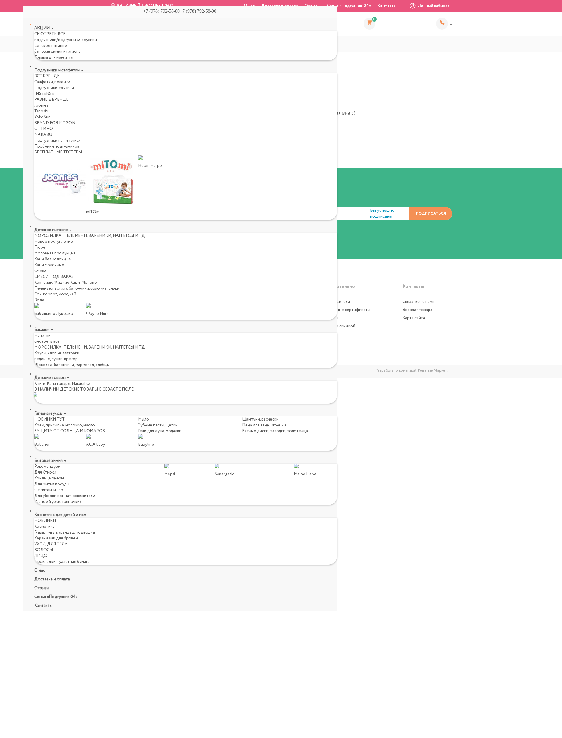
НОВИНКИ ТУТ (49, 419)
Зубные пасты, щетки (158, 425)
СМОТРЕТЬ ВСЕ (49, 34)
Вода (39, 300)
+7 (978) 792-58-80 (444, 24)
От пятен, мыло (48, 490)
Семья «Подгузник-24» (349, 6)
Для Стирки (45, 472)
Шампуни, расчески (260, 419)
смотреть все (47, 341)
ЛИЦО (40, 556)
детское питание (50, 46)
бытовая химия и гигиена (57, 51)
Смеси (40, 271)
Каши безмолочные (52, 259)
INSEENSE (44, 94)
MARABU (43, 135)
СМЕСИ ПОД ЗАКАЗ (54, 277)
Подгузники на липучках (57, 141)
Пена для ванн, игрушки (264, 425)
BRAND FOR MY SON (54, 123)
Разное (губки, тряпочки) (57, 502)
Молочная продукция (55, 253)
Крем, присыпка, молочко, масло (64, 425)
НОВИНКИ (45, 521)
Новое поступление (53, 242)
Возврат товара (417, 310)
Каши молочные (49, 265)
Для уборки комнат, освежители (64, 496)
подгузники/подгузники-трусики (65, 40)
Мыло (143, 419)
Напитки (42, 336)
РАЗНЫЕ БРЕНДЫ (52, 100)
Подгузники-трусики (54, 88)
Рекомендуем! (48, 466)
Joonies (41, 105)
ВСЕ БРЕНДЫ (47, 76)
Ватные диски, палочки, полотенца (275, 431)
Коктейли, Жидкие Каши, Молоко (65, 283)
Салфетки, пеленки (52, 82)
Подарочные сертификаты (344, 310)
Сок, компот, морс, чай (55, 294)
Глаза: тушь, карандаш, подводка (64, 532)
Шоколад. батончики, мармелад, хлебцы (72, 365)
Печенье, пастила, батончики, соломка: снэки (76, 288)
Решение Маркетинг (435, 371)
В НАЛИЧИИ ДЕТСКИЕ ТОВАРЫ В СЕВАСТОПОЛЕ (84, 389)
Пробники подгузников (56, 146)
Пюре (39, 247)
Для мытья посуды (51, 484)
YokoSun (42, 117)
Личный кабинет (433, 6)
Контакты (387, 6)
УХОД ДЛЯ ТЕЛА (51, 544)
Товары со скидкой (337, 326)
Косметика (44, 527)
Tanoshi (41, 111)
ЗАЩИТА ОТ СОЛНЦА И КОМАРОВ (69, 431)
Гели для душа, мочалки (159, 431)
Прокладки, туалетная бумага (62, 562)
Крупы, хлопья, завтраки (56, 353)
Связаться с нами (418, 302)
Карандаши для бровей (56, 538)
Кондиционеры (49, 478)
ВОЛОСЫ (43, 550)
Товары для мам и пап (54, 57)
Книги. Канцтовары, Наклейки (62, 384)
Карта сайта (413, 318)
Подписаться (431, 214)
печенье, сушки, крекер (56, 359)
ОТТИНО (43, 129)
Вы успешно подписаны (382, 213)
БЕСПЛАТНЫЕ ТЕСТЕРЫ (58, 152)
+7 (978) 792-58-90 (200, 11)
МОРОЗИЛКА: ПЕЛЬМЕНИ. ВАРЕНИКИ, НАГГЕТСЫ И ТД (89, 236)
